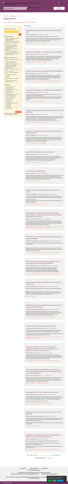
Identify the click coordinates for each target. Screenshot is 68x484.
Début (28, 455)
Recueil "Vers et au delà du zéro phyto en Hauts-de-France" (43, 191)
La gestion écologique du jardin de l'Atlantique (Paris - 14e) (44, 31)
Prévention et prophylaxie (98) (12, 46)
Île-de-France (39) (9, 88)
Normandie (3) (8, 104)
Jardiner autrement (33, 468)
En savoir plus (60, 480)
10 (44, 455)
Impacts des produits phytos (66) (12, 52)
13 (50, 455)
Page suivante (56, 455)
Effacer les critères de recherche (11, 113)
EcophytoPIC (23, 468)
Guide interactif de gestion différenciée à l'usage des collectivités (43, 283)
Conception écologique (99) (11, 45)
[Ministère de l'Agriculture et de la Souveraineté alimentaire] (24, 473)
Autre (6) (7, 77)
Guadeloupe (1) (9, 108)
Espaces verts (20, 16)
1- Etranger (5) (9, 101)
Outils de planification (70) (11, 51)
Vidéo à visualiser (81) (10, 61)
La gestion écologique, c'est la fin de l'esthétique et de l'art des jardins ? (44, 132)
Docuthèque (13, 16)
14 (51, 455)
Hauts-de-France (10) (10, 98)
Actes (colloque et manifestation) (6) (12, 79)
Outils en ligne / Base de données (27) (12, 69)
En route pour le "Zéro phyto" (35, 171)
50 (52, 458)
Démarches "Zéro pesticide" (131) (12, 41)
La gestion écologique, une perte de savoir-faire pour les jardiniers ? (44, 111)
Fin (60, 455)
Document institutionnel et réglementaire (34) (10, 67)
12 (48, 455)
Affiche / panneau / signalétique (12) (11, 73)
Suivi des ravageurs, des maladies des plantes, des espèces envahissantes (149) (12, 39)
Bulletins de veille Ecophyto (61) (12, 64)
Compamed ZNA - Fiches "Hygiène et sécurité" (41, 326)
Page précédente (34, 455)
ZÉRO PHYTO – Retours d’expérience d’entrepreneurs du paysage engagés (44, 238)
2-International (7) (9, 100)
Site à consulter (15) (10, 71)
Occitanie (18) (8, 90)
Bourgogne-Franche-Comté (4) (12, 103)
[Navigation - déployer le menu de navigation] (61, 3)
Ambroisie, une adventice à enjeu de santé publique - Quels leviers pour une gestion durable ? (43, 436)
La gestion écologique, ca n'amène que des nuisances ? (44, 52)
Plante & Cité (45, 468)
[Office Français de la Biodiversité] (49, 473)
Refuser (54, 480)
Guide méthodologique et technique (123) (12, 60)
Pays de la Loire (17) (10, 91)
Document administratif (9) (11, 74)
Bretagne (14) (8, 93)
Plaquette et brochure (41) (11, 65)
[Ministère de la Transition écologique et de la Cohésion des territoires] (34, 472)
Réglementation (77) (10, 47)
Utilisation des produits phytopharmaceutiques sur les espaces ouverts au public (44, 306)
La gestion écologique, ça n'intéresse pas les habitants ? (44, 90)
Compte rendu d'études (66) (11, 62)
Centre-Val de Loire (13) (10, 96)
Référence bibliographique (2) (11, 80)
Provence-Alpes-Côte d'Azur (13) (12, 94)
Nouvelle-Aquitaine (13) (10, 95)
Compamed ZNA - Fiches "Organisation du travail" (42, 392)
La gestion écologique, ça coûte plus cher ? (40, 152)
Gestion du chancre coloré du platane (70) (11, 49)
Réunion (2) (8, 105)
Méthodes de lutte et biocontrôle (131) (11, 43)
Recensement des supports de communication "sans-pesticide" (43, 413)
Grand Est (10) (9, 99)
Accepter (49, 480)
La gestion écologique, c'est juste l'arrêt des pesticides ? (44, 71)
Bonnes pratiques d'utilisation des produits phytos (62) (12, 54)
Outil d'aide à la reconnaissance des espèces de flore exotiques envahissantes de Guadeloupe (43, 262)
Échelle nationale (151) (10, 86)
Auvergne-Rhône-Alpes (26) (11, 89)
